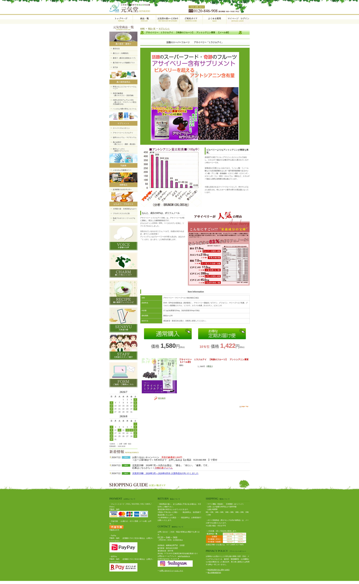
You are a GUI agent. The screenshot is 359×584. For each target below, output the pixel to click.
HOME (142, 29)
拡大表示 (161, 398)
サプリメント (164, 29)
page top (244, 406)
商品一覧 (151, 29)
